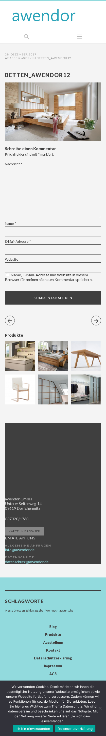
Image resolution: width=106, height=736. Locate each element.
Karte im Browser (24, 531)
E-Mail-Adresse (18, 241)
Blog (53, 627)
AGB (53, 674)
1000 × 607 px (21, 58)
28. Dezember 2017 (20, 54)
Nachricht (13, 164)
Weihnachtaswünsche (59, 610)
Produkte (53, 634)
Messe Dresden (15, 610)
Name (10, 223)
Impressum (53, 666)
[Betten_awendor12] (53, 139)
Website (11, 259)
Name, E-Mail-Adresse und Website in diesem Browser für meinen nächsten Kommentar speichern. (48, 277)
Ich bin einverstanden (33, 729)
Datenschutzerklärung (53, 658)
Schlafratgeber (35, 610)
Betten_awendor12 (54, 58)
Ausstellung (53, 642)
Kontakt (53, 650)
